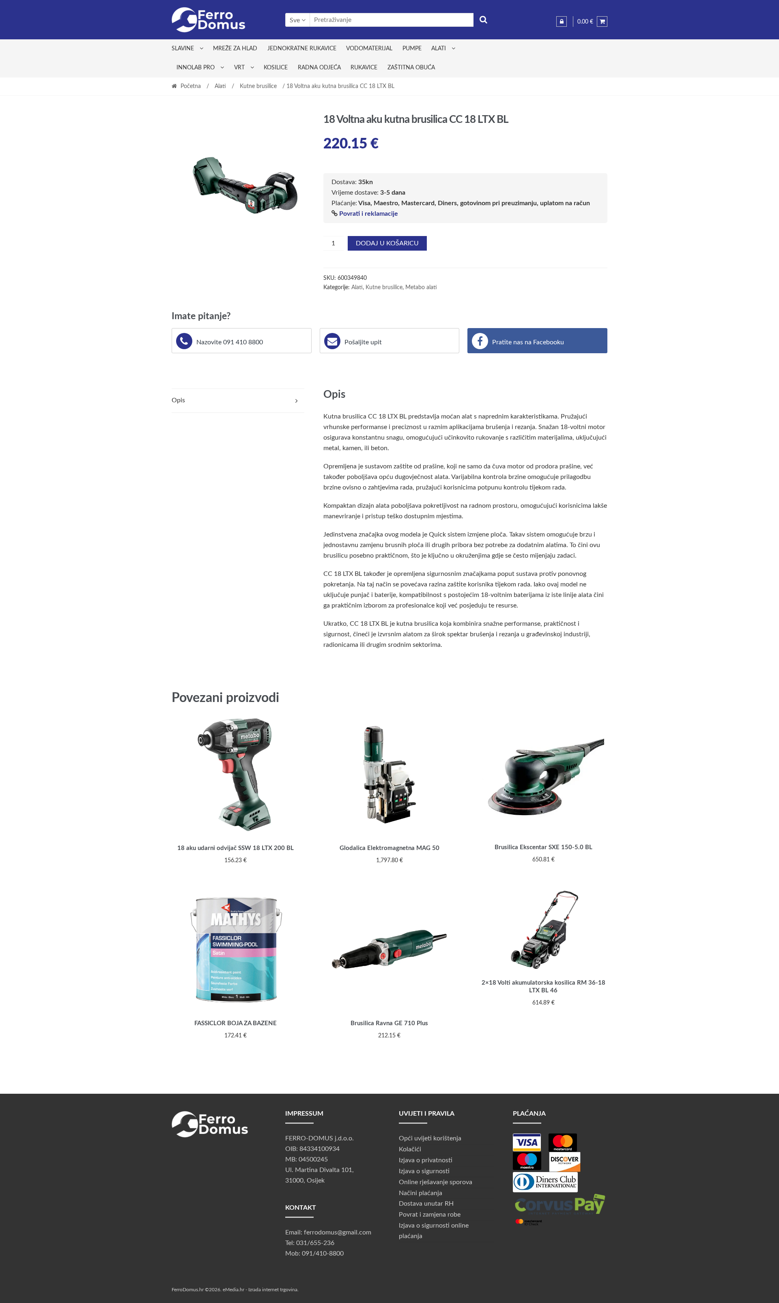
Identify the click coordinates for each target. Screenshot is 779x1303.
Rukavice (364, 68)
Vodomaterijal (369, 49)
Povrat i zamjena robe (430, 1214)
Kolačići (410, 1149)
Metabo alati (421, 287)
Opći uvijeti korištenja (430, 1138)
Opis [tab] (178, 400)
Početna (191, 86)
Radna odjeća (319, 68)
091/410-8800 (323, 1253)
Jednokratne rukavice (301, 49)
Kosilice (276, 68)
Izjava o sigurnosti (424, 1171)
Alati (438, 49)
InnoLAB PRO (195, 68)
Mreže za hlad (235, 49)
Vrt (239, 68)
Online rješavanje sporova (435, 1182)
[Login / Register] (561, 21)
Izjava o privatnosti (425, 1160)
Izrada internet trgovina (272, 1289)
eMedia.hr (233, 1289)
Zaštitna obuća (411, 68)
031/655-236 (315, 1243)
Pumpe (412, 49)
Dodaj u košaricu (387, 243)
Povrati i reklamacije (368, 213)
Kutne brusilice (258, 86)
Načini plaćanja (420, 1193)
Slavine (183, 49)
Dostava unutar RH (426, 1203)
